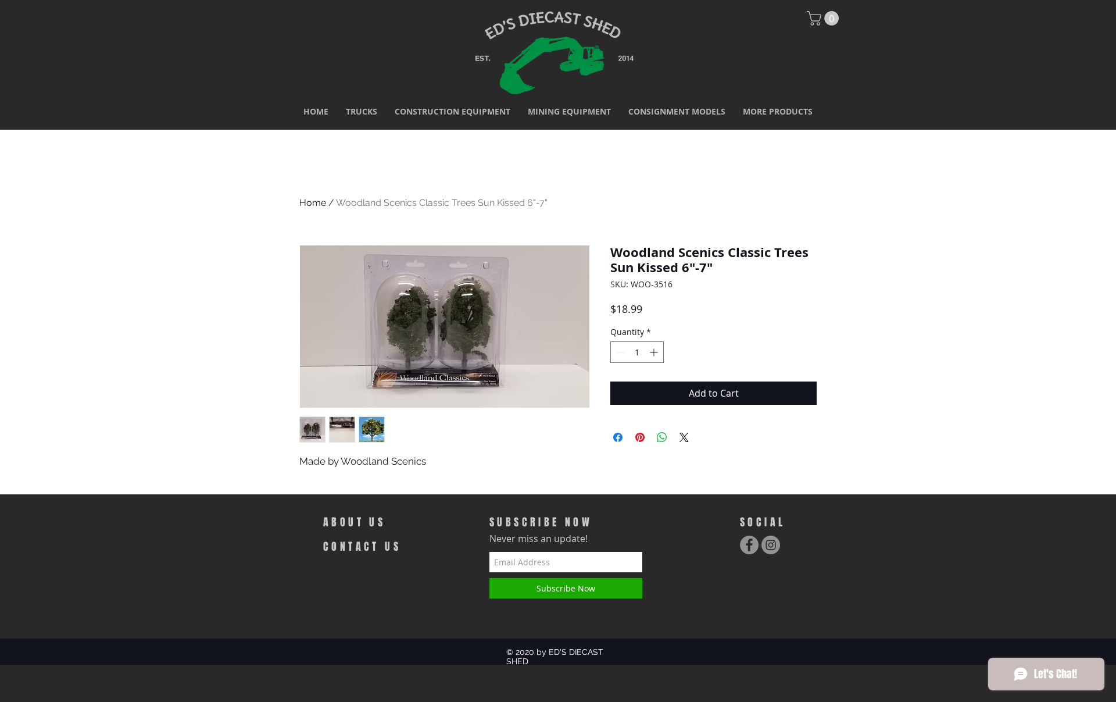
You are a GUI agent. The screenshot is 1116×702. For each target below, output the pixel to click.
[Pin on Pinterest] (640, 437)
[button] (361, 111)
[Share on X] (684, 437)
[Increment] (655, 352)
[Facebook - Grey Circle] (749, 545)
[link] (824, 18)
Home (312, 202)
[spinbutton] (637, 352)
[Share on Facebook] (618, 437)
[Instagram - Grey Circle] (770, 545)
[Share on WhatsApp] (662, 437)
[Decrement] (619, 352)
